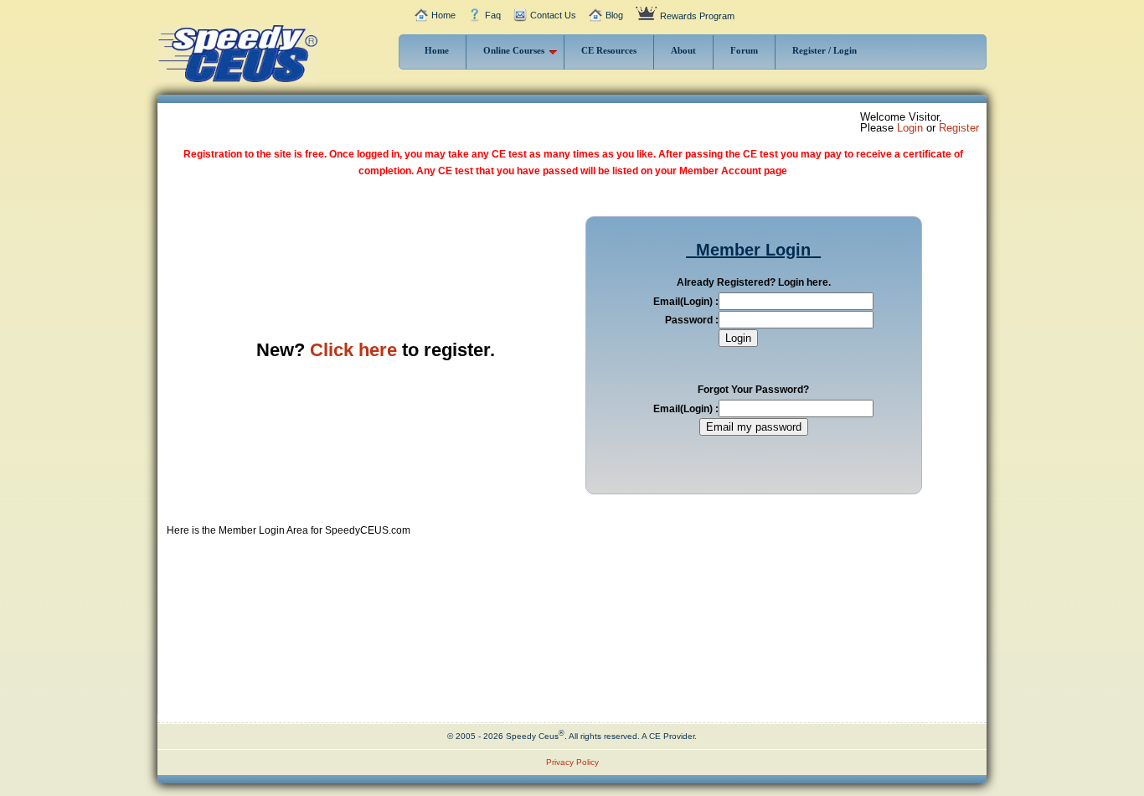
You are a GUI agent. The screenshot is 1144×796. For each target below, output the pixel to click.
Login (910, 127)
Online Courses (513, 50)
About (683, 50)
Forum (744, 50)
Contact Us (553, 15)
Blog (614, 15)
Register (959, 127)
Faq (493, 15)
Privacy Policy (572, 762)
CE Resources (608, 50)
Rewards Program (697, 16)
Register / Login (824, 50)
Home (443, 15)
